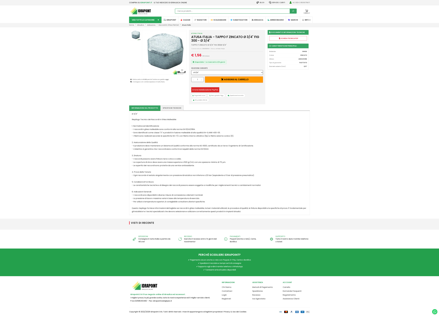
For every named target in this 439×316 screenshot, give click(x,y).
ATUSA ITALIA (196, 33)
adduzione (151, 25)
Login (224, 295)
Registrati (226, 298)
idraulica (140, 25)
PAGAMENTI (235, 236)
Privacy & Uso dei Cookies (235, 311)
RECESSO (188, 236)
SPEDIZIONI (143, 236)
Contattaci (227, 291)
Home (131, 25)
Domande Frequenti (292, 291)
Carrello (286, 287)
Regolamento (289, 295)
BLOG (262, 2)
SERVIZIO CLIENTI (278, 2)
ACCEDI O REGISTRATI (301, 2)
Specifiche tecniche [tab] (172, 108)
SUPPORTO (280, 236)
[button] (307, 13)
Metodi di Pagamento (262, 287)
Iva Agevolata (258, 298)
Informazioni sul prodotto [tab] (144, 108)
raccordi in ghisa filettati (169, 25)
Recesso (256, 295)
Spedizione (257, 291)
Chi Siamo (226, 287)
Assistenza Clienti (291, 298)
